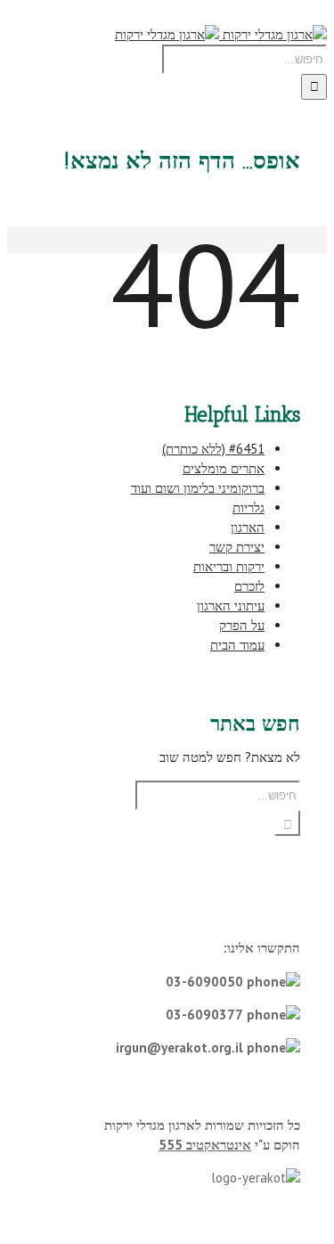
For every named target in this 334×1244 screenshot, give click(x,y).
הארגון (248, 527)
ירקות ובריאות (229, 566)
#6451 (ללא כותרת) (213, 448)
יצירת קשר (237, 546)
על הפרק (242, 625)
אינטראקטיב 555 (205, 1144)
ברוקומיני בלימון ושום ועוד (198, 487)
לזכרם (249, 585)
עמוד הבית (237, 644)
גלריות (248, 507)
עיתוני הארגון (231, 605)
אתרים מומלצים (224, 468)
